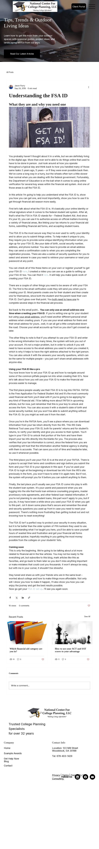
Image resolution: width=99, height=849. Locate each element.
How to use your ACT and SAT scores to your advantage (70, 650)
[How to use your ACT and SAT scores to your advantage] (72, 632)
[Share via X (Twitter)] (16, 597)
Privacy (56, 775)
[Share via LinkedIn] (23, 597)
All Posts (10, 72)
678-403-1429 (64, 756)
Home (7, 748)
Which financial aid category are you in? (26, 650)
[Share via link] (29, 597)
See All (87, 616)
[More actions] (88, 87)
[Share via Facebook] (10, 597)
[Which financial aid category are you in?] (27, 632)
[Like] (77, 777)
